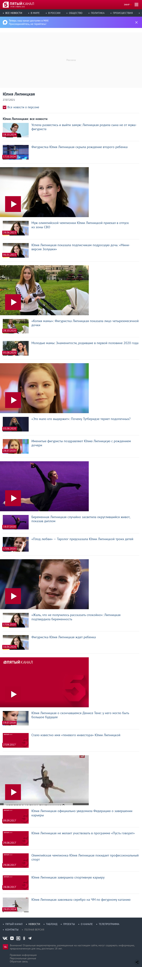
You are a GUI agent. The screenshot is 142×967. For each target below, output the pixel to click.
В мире (35, 13)
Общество (75, 13)
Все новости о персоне (23, 107)
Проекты (69, 924)
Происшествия (123, 13)
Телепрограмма (109, 924)
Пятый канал (14, 924)
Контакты (11, 929)
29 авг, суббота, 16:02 (17, 7)
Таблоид (51, 924)
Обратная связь (19, 961)
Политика (97, 13)
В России (54, 13)
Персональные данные (23, 958)
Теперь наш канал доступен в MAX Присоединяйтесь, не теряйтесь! (29, 22)
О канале (87, 924)
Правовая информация (23, 955)
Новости (34, 924)
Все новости (13, 13)
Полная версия (34, 929)
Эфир (127, 4)
